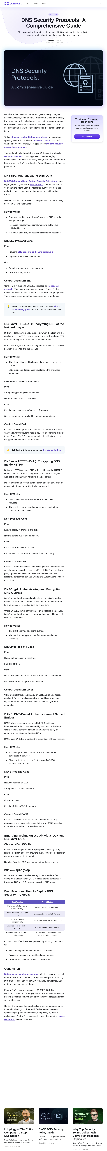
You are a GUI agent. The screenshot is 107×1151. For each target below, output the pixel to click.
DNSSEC (8, 156)
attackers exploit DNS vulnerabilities (29, 137)
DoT (16, 156)
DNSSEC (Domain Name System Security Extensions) (30, 181)
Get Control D (87, 136)
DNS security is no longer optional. (21, 974)
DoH (21, 156)
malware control (42, 140)
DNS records (36, 184)
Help (44, 3)
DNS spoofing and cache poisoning (35, 252)
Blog (29, 3)
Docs (36, 3)
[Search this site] (101, 3)
